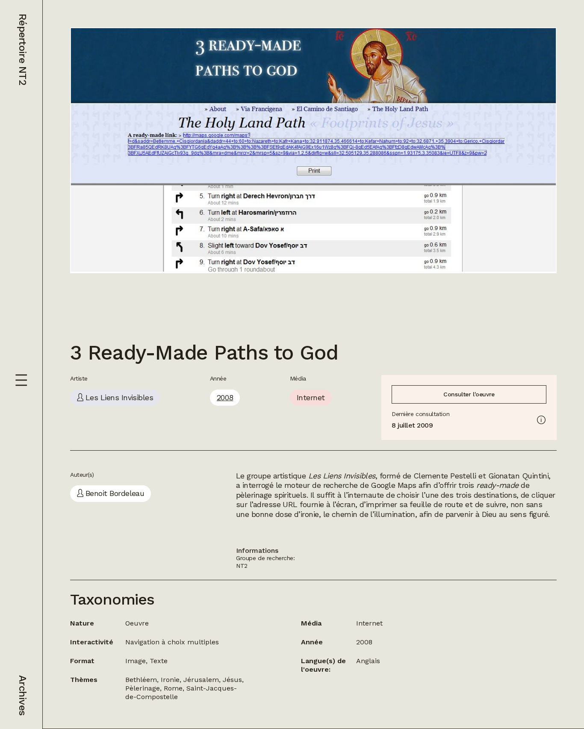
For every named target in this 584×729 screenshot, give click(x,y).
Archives (23, 695)
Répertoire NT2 (23, 49)
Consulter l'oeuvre (468, 394)
